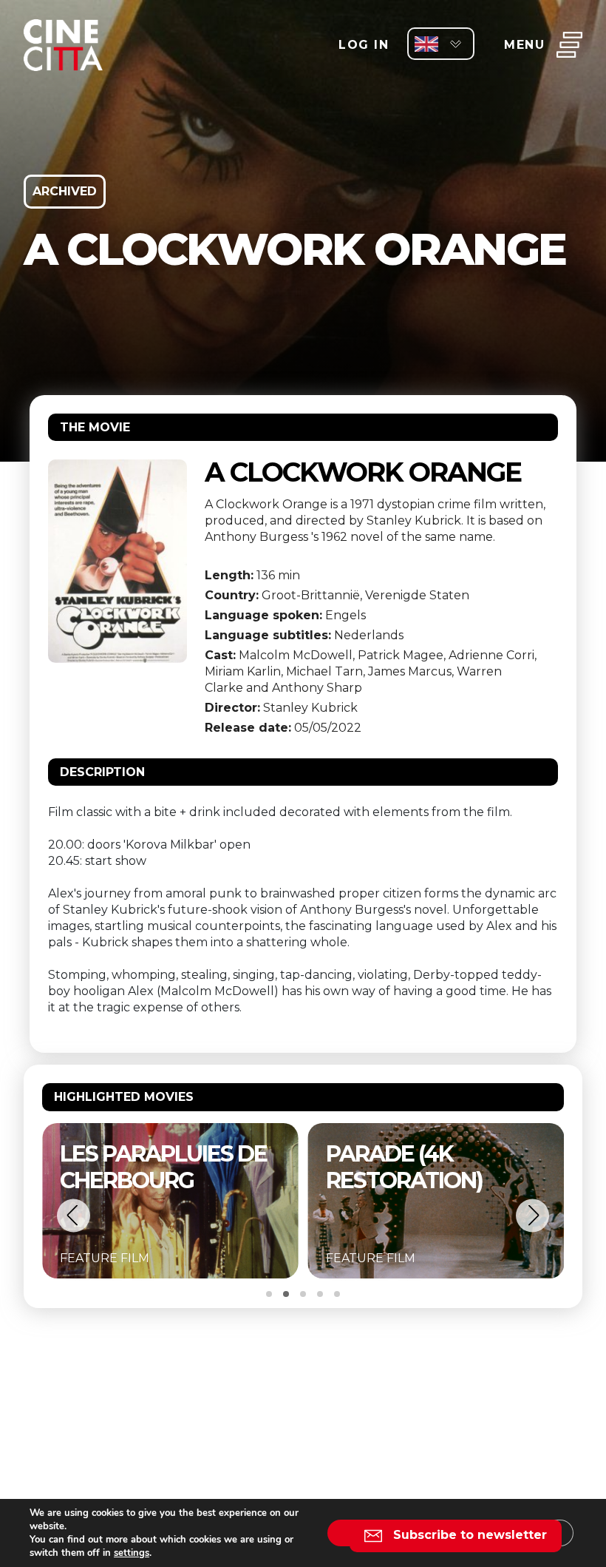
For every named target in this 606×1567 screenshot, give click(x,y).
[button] (73, 1215)
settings (131, 1553)
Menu (524, 45)
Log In (363, 45)
